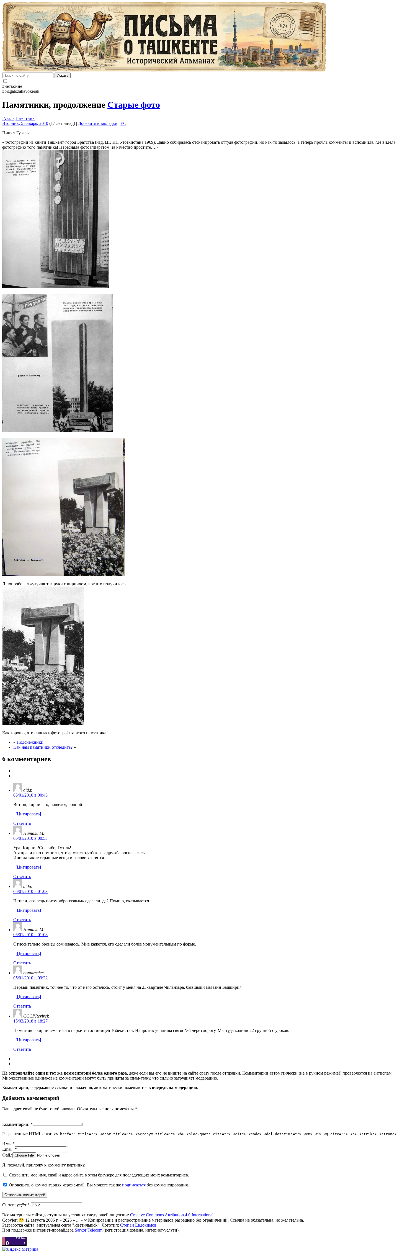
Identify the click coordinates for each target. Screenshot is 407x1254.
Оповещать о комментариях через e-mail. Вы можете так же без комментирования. (98, 1185)
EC (123, 123)
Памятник (25, 118)
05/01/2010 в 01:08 (30, 934)
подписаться (134, 1185)
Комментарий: (17, 1124)
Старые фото (133, 105)
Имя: (8, 1143)
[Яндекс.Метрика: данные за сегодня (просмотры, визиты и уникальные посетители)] (20, 1249)
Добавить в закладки (97, 123)
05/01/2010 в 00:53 (30, 838)
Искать (62, 75)
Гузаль (8, 118)
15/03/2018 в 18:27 (30, 1021)
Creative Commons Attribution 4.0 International (171, 1214)
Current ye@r (16, 1204)
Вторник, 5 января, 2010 (25, 123)
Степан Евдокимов (138, 1225)
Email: (9, 1149)
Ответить (22, 823)
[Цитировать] (28, 814)
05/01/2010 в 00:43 (30, 795)
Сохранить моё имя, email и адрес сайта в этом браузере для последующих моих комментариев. (99, 1175)
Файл (7, 1155)
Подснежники (30, 742)
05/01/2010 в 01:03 (30, 891)
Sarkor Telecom (88, 1230)
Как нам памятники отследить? (43, 747)
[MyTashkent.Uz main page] (203, 37)
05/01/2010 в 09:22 (30, 977)
